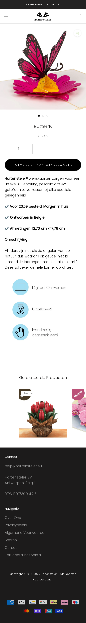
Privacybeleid (16, 525)
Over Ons (13, 517)
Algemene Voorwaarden (26, 532)
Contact (12, 547)
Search (11, 540)
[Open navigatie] (6, 16)
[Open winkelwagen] (80, 16)
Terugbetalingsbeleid (23, 555)
